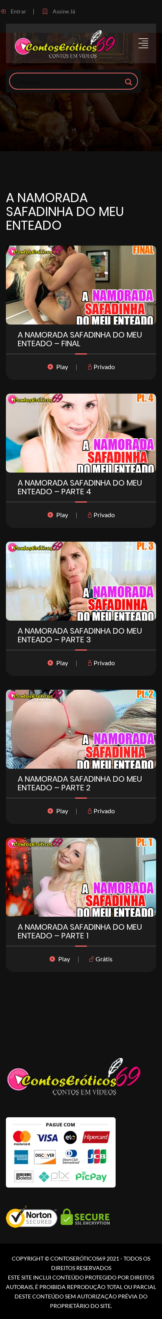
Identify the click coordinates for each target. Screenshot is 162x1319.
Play (62, 366)
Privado (103, 366)
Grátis (103, 959)
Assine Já (63, 11)
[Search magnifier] (128, 82)
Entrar (17, 11)
